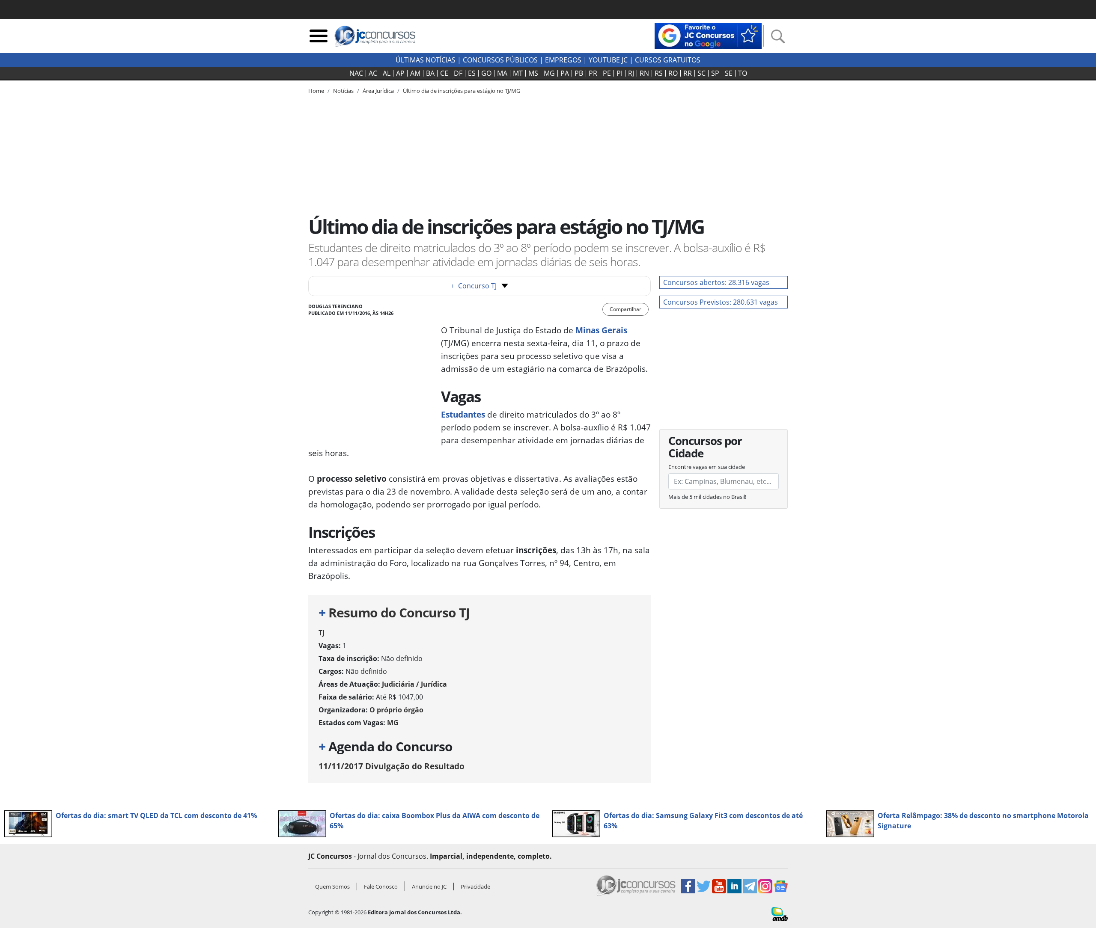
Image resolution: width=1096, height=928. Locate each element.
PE (607, 73)
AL (386, 73)
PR (593, 73)
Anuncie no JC (429, 886)
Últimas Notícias (426, 60)
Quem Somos (332, 886)
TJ (322, 632)
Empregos (563, 60)
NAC (356, 73)
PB (579, 73)
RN (644, 73)
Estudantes (463, 414)
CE (444, 73)
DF (458, 73)
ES (472, 73)
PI (619, 73)
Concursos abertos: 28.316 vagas (716, 282)
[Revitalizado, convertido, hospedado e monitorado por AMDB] (779, 913)
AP (400, 73)
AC (373, 73)
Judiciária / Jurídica (414, 684)
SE (729, 73)
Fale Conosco (381, 886)
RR (687, 73)
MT (518, 73)
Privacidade (475, 886)
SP (715, 73)
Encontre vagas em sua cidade (706, 467)
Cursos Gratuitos (667, 60)
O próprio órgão (396, 710)
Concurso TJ (474, 286)
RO (673, 73)
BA (430, 73)
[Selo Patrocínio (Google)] (708, 35)
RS (659, 73)
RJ (631, 73)
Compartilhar (625, 309)
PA (564, 73)
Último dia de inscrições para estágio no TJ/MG (461, 91)
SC (701, 73)
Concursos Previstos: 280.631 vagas (720, 302)
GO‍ (486, 73)
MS (533, 73)
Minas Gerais (601, 330)
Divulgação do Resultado (392, 766)
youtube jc (608, 60)
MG (549, 73)
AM (415, 73)
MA (502, 73)
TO (742, 73)
